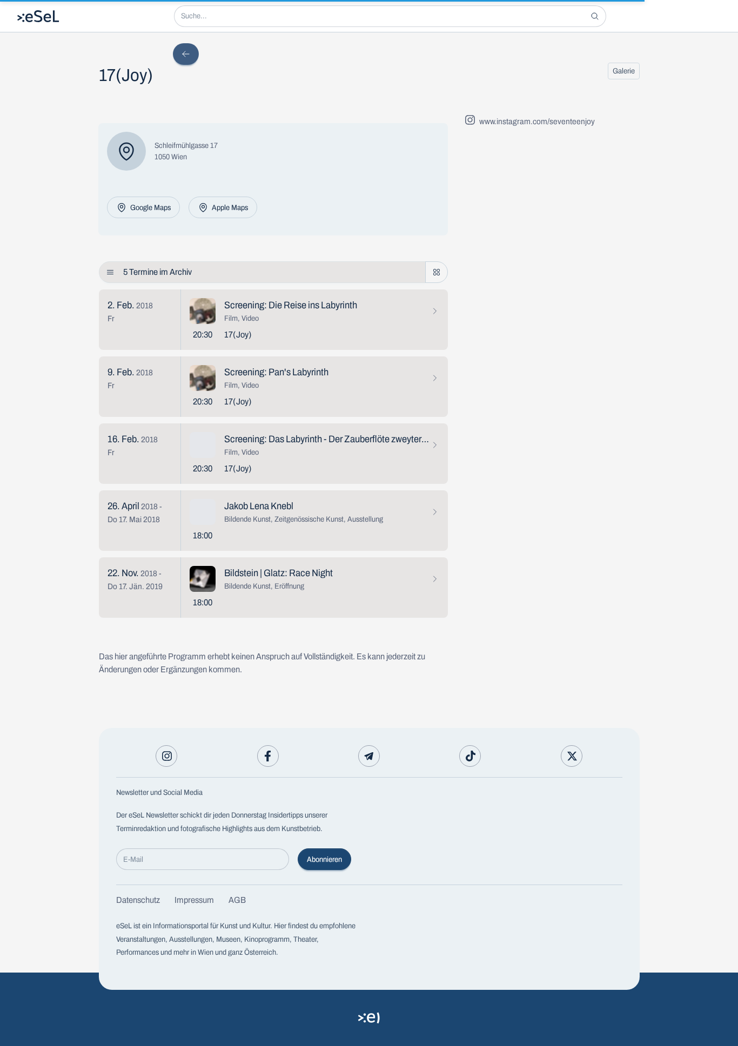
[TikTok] (470, 756)
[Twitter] (571, 756)
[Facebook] (268, 756)
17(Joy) (238, 334)
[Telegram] (369, 756)
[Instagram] (166, 756)
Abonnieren (324, 859)
